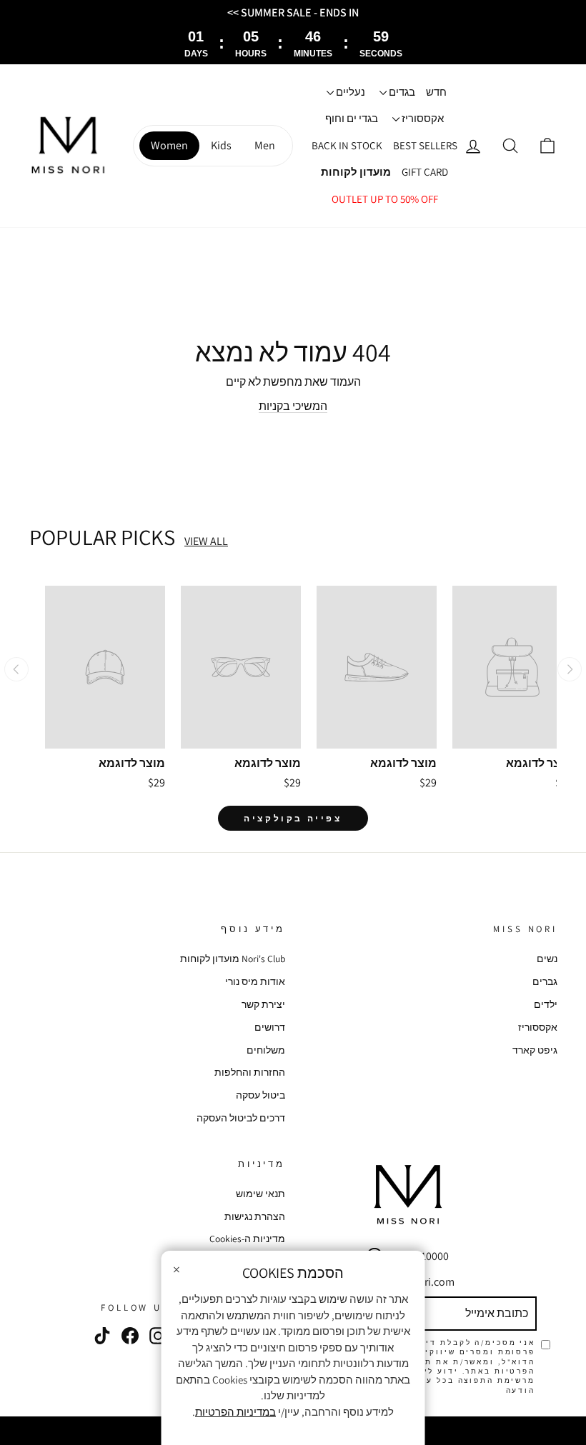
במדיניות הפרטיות (235, 1412)
